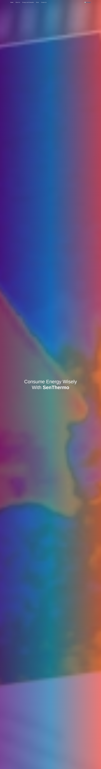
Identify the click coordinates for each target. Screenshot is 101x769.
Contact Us (44, 2)
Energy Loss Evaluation (28, 2)
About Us (18, 2)
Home (11, 2)
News (37, 2)
